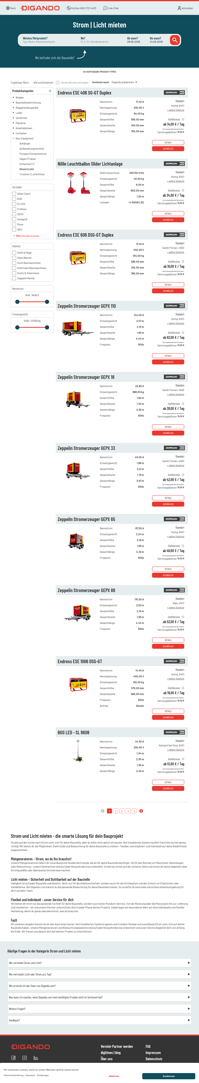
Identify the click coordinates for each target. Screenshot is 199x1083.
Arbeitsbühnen (24, 128)
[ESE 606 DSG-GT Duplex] (78, 267)
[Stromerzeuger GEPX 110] (78, 339)
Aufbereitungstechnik (31, 148)
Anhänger (24, 143)
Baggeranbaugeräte (27, 107)
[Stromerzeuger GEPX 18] (78, 410)
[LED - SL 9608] (78, 765)
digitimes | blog (110, 1053)
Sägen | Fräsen (27, 158)
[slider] (17, 301)
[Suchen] (175, 40)
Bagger (20, 97)
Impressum (153, 1053)
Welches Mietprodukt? (35, 38)
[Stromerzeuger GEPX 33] (78, 481)
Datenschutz (154, 1059)
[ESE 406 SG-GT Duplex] (78, 125)
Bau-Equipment (25, 138)
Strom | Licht (26, 169)
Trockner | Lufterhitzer (32, 174)
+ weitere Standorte (175, 109)
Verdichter (22, 117)
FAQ (148, 1047)
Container (21, 133)
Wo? (83, 38)
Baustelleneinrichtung (28, 102)
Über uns (107, 1059)
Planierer (21, 122)
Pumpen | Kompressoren (33, 153)
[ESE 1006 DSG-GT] (78, 694)
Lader (19, 112)
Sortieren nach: (101, 82)
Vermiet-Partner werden (117, 1047)
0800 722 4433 (88, 8)
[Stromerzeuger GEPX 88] (78, 623)
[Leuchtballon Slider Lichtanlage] (78, 196)
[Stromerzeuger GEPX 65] (78, 552)
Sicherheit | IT (27, 163)
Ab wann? (132, 38)
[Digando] (40, 8)
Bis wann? (155, 38)
